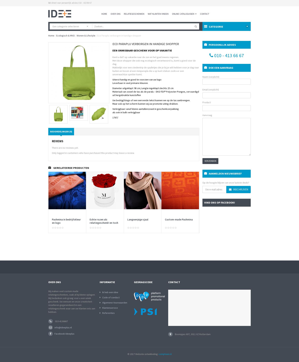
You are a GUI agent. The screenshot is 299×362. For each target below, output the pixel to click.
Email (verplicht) (210, 89)
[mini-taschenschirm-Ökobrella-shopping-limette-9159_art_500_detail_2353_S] (78, 113)
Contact (204, 13)
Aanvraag (207, 115)
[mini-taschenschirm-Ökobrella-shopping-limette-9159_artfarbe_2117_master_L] (99, 114)
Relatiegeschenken (134, 13)
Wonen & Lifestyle (86, 35)
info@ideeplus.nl (63, 327)
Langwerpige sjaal (137, 219)
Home (104, 13)
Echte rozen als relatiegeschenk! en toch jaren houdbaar (104, 223)
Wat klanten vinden (158, 13)
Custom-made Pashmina (179, 219)
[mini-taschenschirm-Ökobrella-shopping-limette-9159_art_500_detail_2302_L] (58, 114)
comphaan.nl (165, 354)
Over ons (115, 13)
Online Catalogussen (183, 13)
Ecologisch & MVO (65, 35)
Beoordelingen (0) (61, 131)
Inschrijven (240, 189)
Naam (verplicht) (210, 76)
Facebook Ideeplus (64, 333)
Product (206, 102)
